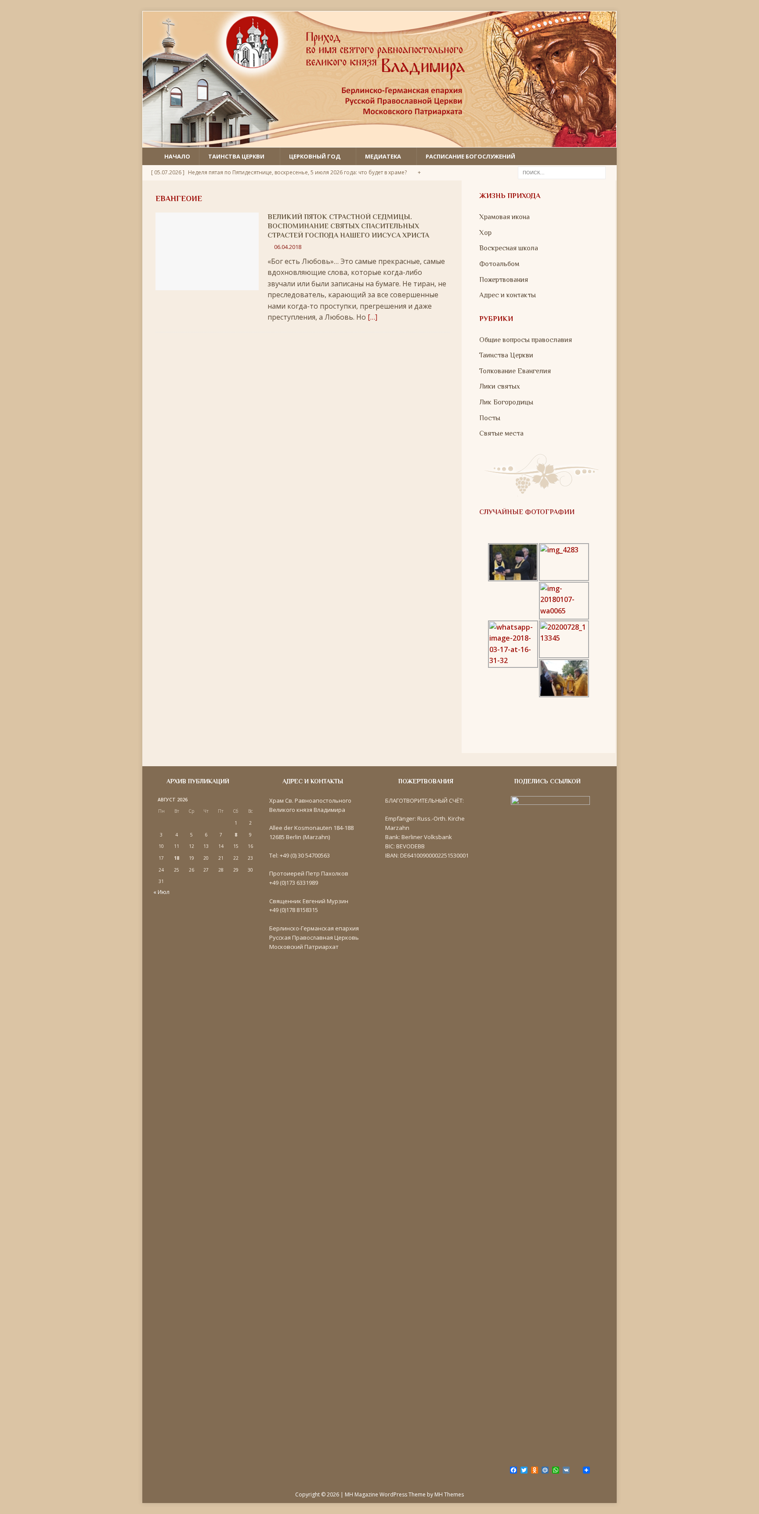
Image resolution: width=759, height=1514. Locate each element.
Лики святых (499, 386)
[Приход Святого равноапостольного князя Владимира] (379, 141)
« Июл (161, 892)
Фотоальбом (499, 264)
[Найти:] (562, 172)
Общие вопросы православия (525, 340)
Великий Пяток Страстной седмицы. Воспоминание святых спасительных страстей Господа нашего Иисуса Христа (348, 226)
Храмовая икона (504, 217)
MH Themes (449, 1494)
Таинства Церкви (506, 355)
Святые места (501, 433)
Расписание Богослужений (470, 156)
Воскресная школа (508, 248)
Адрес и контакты (507, 295)
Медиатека (383, 156)
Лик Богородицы (506, 402)
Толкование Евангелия (515, 371)
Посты (489, 418)
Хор (485, 233)
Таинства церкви (236, 156)
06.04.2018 (287, 247)
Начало (177, 156)
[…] (372, 317)
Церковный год (314, 156)
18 (176, 858)
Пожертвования (503, 280)
